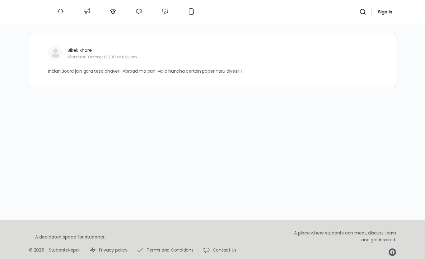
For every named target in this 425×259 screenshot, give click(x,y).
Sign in (385, 12)
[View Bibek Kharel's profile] (55, 53)
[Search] (363, 12)
